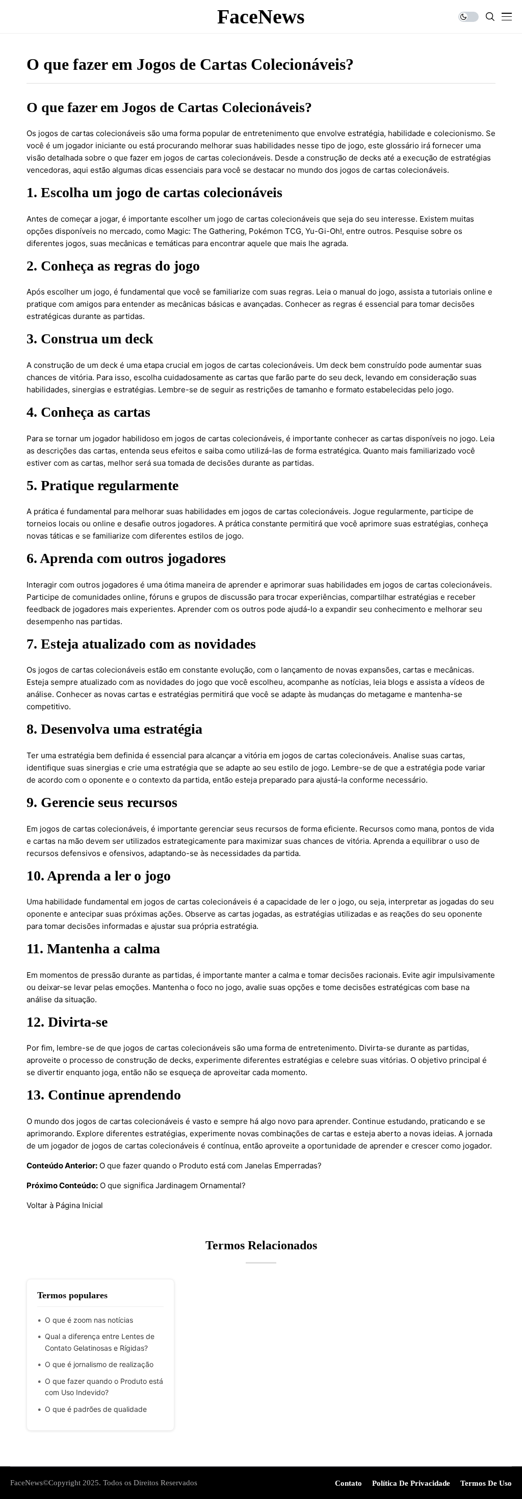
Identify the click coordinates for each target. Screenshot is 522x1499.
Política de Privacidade (411, 1483)
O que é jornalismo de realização (99, 1364)
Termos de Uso (486, 1483)
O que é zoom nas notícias (89, 1320)
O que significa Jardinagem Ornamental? (173, 1185)
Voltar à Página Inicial (65, 1205)
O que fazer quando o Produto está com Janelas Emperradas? (210, 1165)
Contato (348, 1483)
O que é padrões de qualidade (96, 1409)
